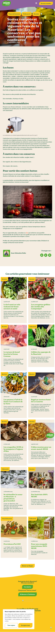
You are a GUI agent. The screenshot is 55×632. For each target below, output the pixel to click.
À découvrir (27, 14)
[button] (41, 255)
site (27, 233)
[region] (18, 619)
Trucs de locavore (14, 14)
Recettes (36, 14)
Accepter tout (25, 625)
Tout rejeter (11, 625)
